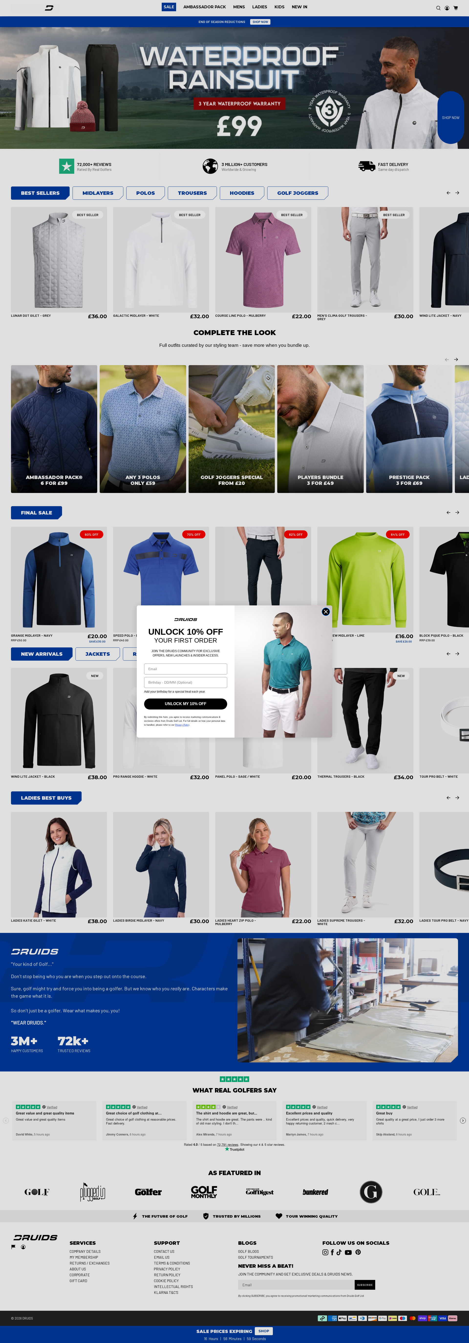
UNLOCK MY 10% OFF (185, 704)
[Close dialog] (326, 612)
